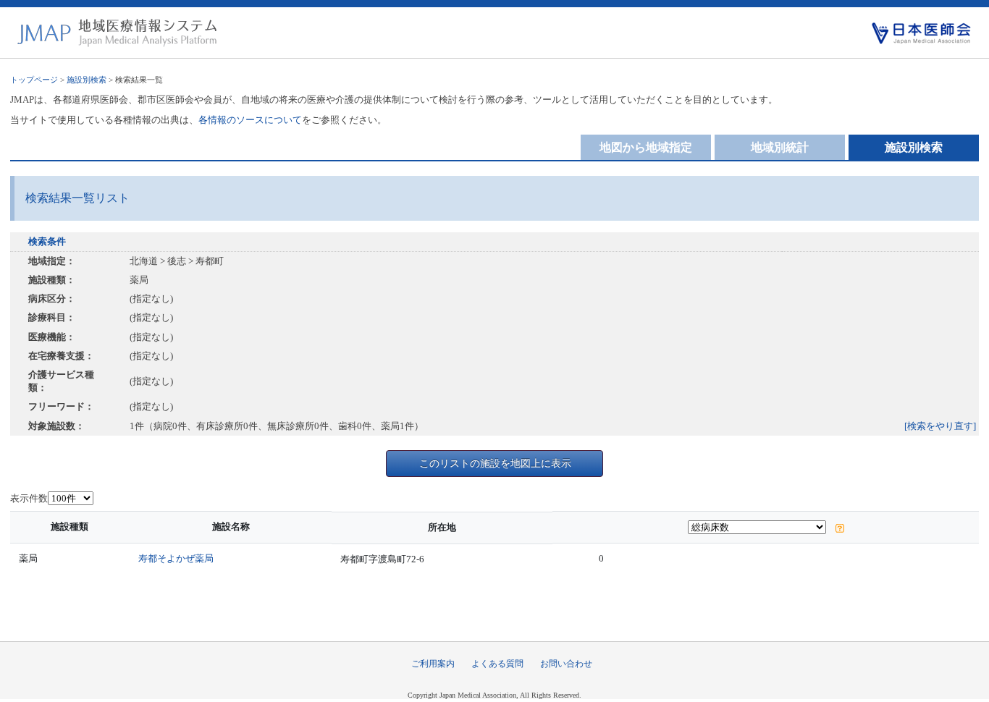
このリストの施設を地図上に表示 (495, 463)
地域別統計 (780, 147)
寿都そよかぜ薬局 (176, 558)
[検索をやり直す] (940, 425)
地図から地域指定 (645, 147)
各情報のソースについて (250, 119)
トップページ (34, 79)
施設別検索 (86, 79)
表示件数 (29, 498)
